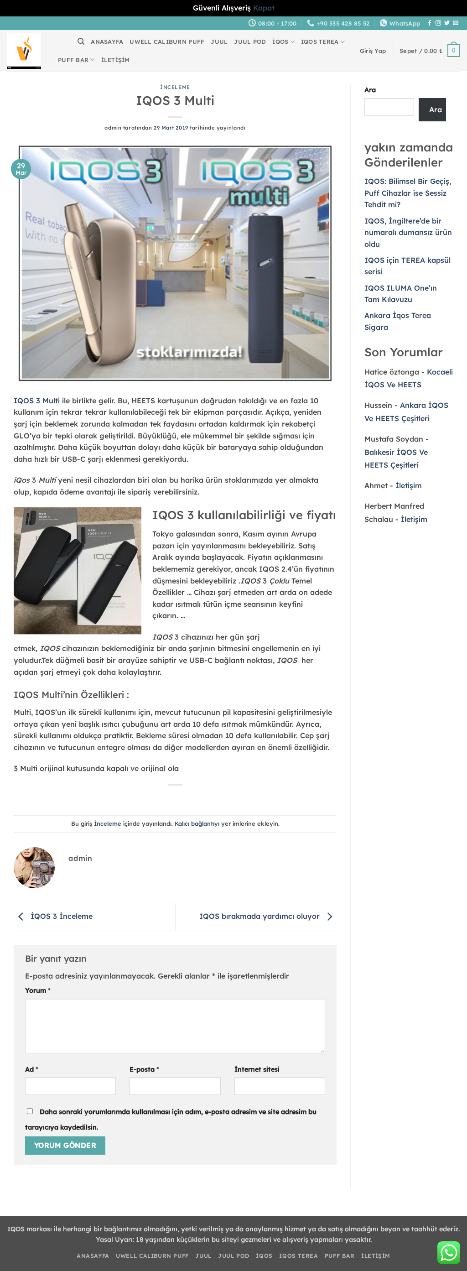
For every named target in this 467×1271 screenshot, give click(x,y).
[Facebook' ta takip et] (429, 23)
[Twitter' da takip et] (447, 23)
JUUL (219, 41)
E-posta (144, 1069)
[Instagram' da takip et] (438, 23)
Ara (370, 90)
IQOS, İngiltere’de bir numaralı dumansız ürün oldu (408, 232)
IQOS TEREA (320, 41)
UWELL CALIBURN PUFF (167, 41)
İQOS (280, 41)
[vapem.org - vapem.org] (24, 50)
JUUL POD (250, 41)
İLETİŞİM (115, 59)
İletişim (408, 485)
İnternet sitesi (257, 1069)
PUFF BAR (73, 59)
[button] (373, 50)
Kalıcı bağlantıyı (197, 823)
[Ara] (81, 41)
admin (112, 128)
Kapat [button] (264, 7)
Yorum (38, 990)
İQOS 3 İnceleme (60, 916)
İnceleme (175, 87)
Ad (31, 1069)
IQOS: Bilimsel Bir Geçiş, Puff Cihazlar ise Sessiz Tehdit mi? (407, 193)
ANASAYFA (107, 41)
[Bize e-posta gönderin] (455, 23)
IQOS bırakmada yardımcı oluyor (260, 916)
